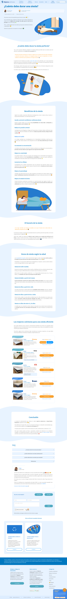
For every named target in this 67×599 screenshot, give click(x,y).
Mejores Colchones (53, 573)
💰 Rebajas (51, 582)
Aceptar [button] (57, 597)
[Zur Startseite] (8, 1)
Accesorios (51, 578)
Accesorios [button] (41, 2)
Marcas (50, 575)
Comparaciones (52, 576)
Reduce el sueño (19, 136)
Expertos (51, 584)
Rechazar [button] (62, 597)
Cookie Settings (47, 597)
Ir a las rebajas (17, 583)
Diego (11, 10)
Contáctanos (51, 588)
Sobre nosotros (53, 2)
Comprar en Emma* (43, 342)
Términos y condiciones (27, 597)
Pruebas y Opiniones (53, 571)
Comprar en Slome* (47, 355)
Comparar (14, 549)
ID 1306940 (43, 483)
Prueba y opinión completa (46, 344)
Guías (50, 580)
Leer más (36, 586)
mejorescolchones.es (16, 597)
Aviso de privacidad (38, 597)
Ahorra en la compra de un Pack (50, 342)
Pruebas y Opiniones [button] (21, 2)
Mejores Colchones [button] (30, 2)
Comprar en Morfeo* (47, 369)
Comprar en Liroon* (47, 383)
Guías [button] (46, 2)
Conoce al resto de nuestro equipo (21, 486)
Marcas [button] (36, 2)
